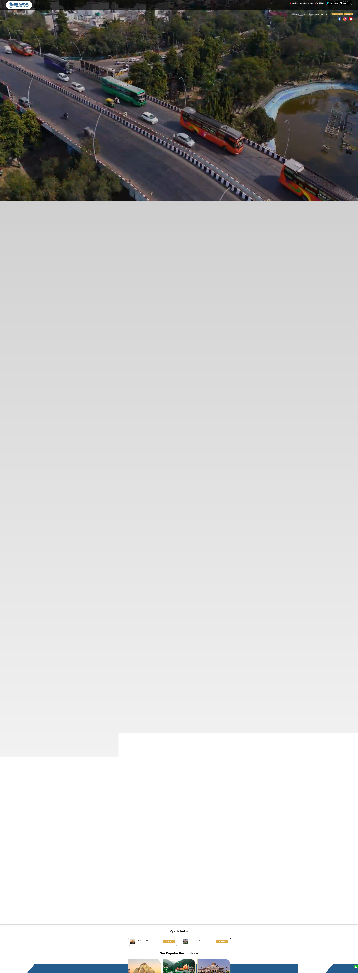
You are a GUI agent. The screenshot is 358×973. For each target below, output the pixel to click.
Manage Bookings (307, 14)
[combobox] (139, 920)
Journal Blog (319, 14)
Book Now (169, 941)
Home (297, 14)
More (326, 14)
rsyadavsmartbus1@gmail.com (302, 3)
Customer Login (337, 14)
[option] (179, 941)
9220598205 (320, 3)
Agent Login (349, 14)
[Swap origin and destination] (153, 920)
